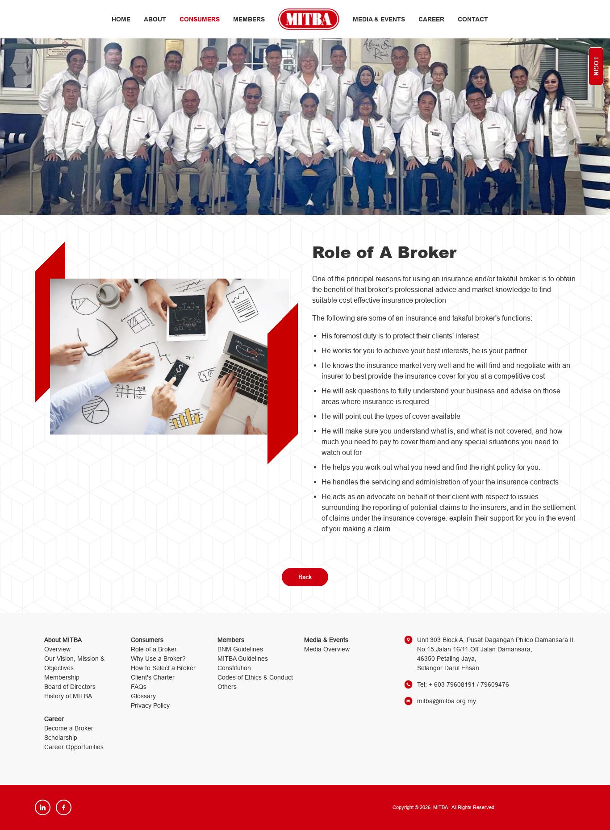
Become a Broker (68, 728)
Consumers (200, 19)
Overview (57, 649)
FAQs (138, 686)
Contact (473, 19)
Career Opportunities (74, 747)
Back (305, 576)
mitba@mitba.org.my (446, 701)
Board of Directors (70, 686)
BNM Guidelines (240, 649)
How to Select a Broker (163, 668)
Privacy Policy (150, 705)
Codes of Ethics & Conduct (255, 677)
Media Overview (327, 649)
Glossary (143, 696)
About (155, 19)
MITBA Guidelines (242, 658)
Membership (61, 677)
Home (121, 19)
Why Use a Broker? (158, 658)
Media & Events (379, 19)
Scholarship (60, 737)
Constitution (234, 668)
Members (249, 19)
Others (227, 686)
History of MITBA (68, 696)
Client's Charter (153, 677)
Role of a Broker (154, 649)
